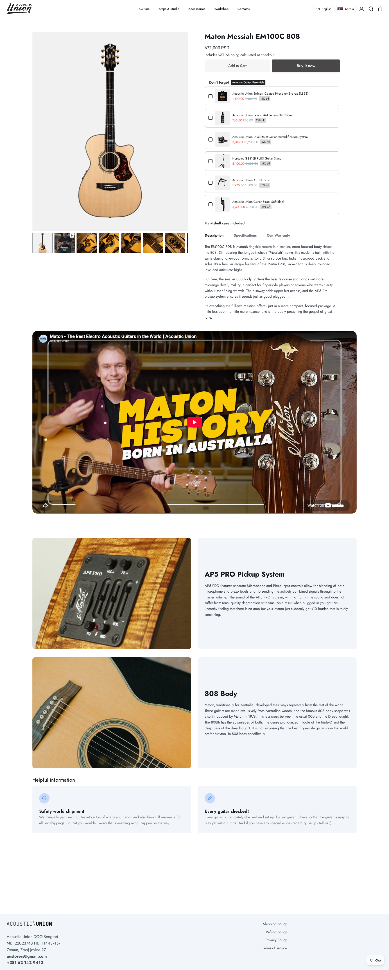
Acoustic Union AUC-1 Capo (251, 180)
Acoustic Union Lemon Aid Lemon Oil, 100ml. (262, 115)
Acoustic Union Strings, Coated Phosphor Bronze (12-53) (270, 93)
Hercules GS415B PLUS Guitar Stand (256, 158)
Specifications (245, 235)
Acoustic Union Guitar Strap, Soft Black (258, 201)
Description (214, 235)
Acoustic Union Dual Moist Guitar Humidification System (270, 137)
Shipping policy (275, 924)
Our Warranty (278, 235)
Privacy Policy (276, 940)
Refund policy (276, 932)
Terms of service (275, 948)
